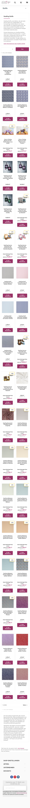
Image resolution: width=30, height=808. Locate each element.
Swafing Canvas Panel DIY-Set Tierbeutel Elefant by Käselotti (22, 210)
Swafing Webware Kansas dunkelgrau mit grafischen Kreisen (8, 612)
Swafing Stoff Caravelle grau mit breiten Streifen (7, 283)
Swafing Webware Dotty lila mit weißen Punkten (7, 650)
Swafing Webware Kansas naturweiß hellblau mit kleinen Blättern (8, 500)
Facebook (11, 777)
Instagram (18, 777)
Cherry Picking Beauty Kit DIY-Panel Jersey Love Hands (7, 141)
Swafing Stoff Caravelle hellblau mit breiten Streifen (8, 317)
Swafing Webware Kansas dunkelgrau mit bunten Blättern (22, 575)
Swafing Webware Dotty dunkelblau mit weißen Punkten (7, 684)
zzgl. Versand (21, 748)
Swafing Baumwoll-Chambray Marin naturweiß (22, 388)
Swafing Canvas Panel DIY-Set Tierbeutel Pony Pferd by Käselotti (7, 247)
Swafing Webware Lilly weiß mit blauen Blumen (22, 72)
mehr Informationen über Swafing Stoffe (14, 43)
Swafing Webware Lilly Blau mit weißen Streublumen (7, 72)
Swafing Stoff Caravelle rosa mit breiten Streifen (22, 283)
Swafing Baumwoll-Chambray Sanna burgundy (8, 424)
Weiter (25, 705)
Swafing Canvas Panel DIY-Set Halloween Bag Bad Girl (8, 177)
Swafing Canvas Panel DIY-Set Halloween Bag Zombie (8, 210)
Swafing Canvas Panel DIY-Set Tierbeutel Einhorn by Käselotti (22, 247)
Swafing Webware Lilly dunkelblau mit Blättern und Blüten (8, 106)
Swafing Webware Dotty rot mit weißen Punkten (22, 650)
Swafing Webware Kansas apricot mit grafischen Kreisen (8, 537)
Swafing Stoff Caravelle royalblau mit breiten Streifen (22, 317)
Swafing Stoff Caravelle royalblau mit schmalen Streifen (8, 352)
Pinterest (15, 777)
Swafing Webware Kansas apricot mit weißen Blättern (22, 537)
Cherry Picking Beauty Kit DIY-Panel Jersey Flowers (22, 141)
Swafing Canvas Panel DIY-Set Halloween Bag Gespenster (22, 177)
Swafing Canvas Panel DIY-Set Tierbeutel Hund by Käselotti (22, 352)
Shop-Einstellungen (11, 760)
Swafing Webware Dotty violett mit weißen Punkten (22, 612)
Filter (22, 49)
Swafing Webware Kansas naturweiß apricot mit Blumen (22, 424)
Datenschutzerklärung (22, 793)
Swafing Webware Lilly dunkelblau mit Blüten (22, 106)
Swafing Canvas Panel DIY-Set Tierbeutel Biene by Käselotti (8, 388)
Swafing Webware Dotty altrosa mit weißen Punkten (22, 684)
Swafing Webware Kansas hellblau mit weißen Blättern (8, 575)
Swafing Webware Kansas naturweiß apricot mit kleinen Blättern (22, 462)
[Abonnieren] (24, 788)
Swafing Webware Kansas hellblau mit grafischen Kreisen (22, 499)
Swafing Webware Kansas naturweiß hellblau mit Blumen (8, 462)
